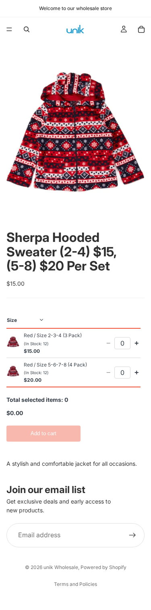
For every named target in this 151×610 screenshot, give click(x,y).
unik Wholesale (60, 567)
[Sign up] (132, 534)
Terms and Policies (75, 584)
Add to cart (43, 433)
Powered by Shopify (103, 567)
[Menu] (9, 29)
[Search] (26, 29)
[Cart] (141, 29)
